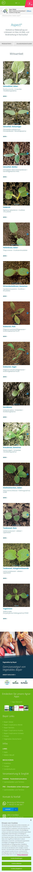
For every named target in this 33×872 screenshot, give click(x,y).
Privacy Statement (22, 855)
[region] (16, 845)
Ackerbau (7, 763)
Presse (6, 736)
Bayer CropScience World (13, 725)
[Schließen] (1, 10)
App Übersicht (17, 702)
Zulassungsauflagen (24, 44)
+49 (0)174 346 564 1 (16, 804)
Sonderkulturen (9, 769)
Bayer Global (8, 722)
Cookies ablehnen (16, 863)
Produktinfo (6, 44)
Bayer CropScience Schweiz (14, 733)
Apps (6, 752)
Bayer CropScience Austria (13, 730)
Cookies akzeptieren (16, 868)
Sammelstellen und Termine (14, 782)
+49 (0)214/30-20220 (16, 817)
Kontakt (7, 809)
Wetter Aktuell (9, 755)
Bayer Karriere (9, 727)
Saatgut (6, 766)
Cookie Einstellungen (16, 858)
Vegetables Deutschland (12, 739)
